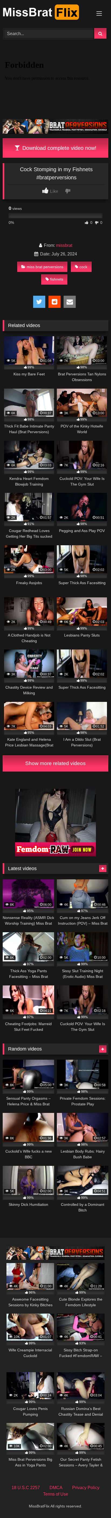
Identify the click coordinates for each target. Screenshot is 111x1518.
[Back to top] (94, 1502)
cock (83, 267)
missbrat (64, 245)
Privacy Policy (85, 1487)
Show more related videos (55, 763)
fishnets (56, 279)
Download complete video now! (58, 148)
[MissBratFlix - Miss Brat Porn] (45, 13)
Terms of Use (55, 1494)
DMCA (56, 1487)
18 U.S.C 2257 (26, 1487)
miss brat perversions (45, 267)
